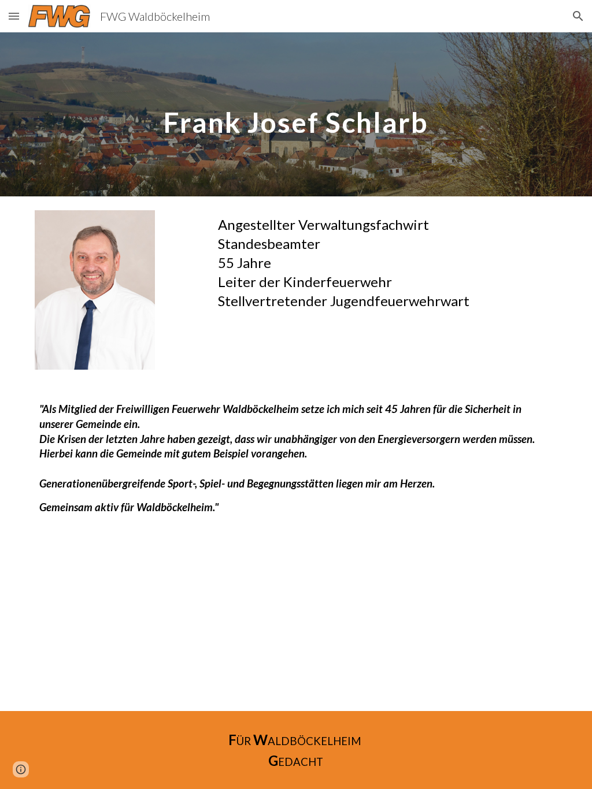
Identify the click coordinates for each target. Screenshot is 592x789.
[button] (14, 16)
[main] (296, 114)
